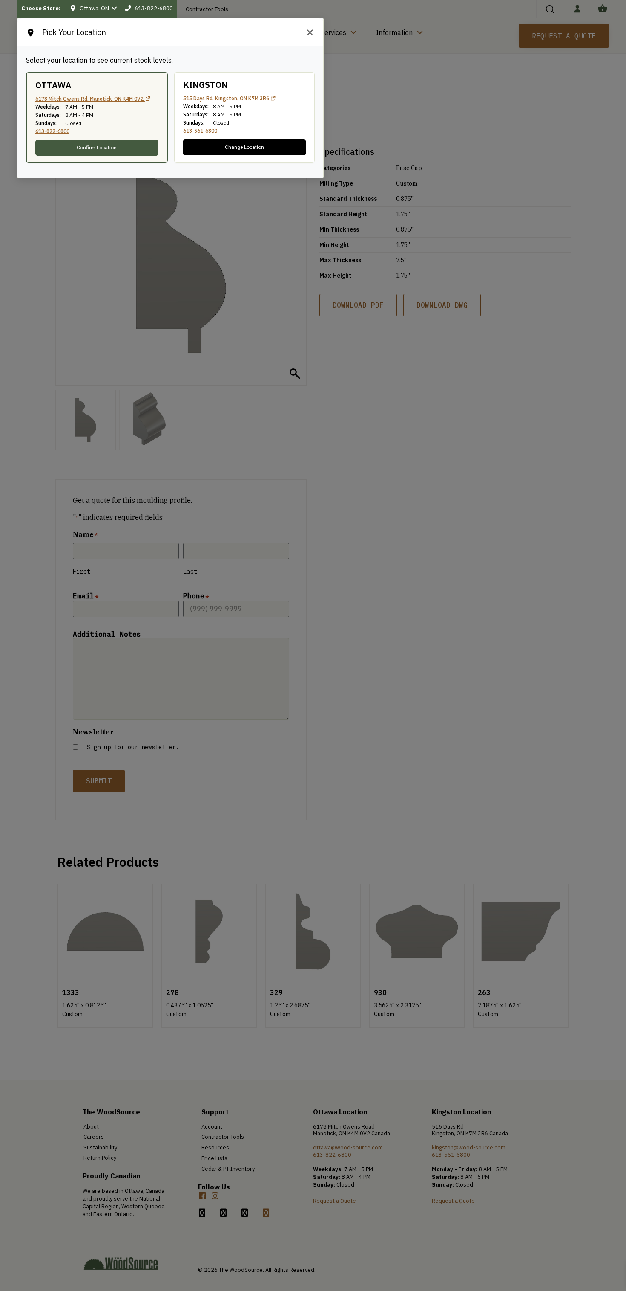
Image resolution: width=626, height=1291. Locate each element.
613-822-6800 (52, 131)
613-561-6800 (200, 131)
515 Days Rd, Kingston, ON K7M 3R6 (226, 98)
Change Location (244, 147)
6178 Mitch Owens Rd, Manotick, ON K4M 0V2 (90, 99)
